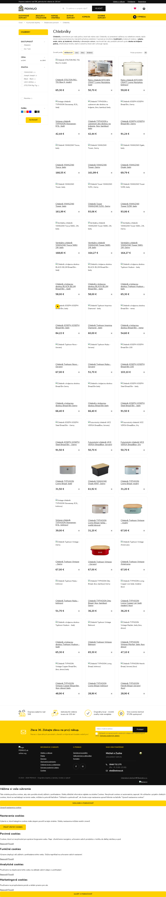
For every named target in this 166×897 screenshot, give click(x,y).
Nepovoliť (4, 844)
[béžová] (25, 111)
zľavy (82, 52)
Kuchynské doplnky (24, 17)
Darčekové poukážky (80, 753)
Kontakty (76, 759)
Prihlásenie (131, 1)
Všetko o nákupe (119, 1)
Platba (42, 756)
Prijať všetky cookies (12, 827)
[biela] (33, 111)
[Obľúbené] (135, 8)
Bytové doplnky (71, 17)
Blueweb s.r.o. (142, 778)
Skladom (27, 45)
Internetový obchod (128, 778)
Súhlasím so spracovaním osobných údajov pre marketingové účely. (120, 734)
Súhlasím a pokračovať (83, 803)
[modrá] (30, 111)
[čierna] (36, 111)
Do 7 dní (27, 49)
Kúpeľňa (86, 17)
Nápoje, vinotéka (55, 17)
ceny (76, 52)
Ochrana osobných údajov (110, 736)
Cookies (43, 770)
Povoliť (11, 844)
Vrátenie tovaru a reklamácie (50, 765)
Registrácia (142, 1)
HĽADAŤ (99, 8)
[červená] (27, 111)
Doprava (43, 759)
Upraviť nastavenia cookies (10, 808)
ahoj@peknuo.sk (116, 771)
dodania (89, 52)
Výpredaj (140, 17)
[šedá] (38, 111)
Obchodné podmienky (48, 762)
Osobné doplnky (102, 17)
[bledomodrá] (22, 111)
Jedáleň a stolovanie (41, 17)
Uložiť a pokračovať (83, 894)
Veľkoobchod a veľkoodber (82, 756)
